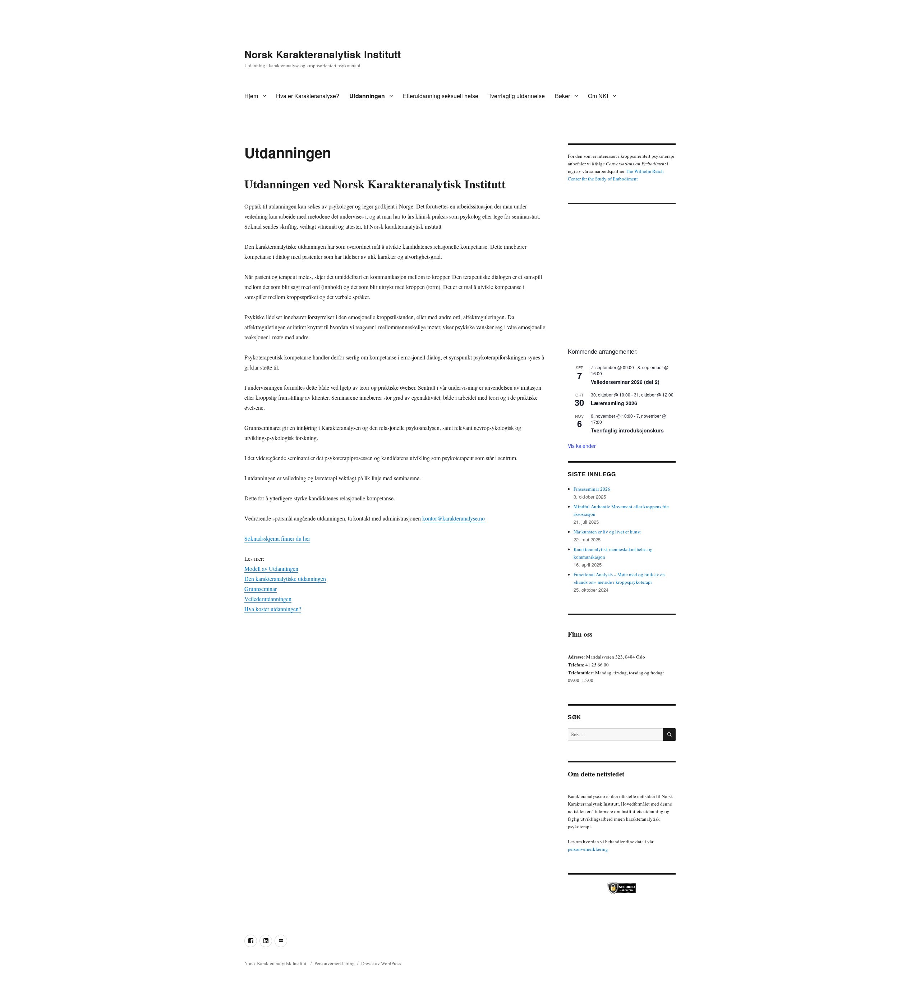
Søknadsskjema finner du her (277, 538)
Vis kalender (582, 445)
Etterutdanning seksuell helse (440, 96)
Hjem (251, 96)
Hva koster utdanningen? (272, 609)
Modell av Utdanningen (271, 568)
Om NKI (598, 96)
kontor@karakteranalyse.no (453, 518)
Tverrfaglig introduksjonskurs (627, 430)
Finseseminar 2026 (592, 489)
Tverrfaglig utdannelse (516, 96)
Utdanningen (367, 96)
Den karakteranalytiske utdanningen (285, 578)
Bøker (562, 96)
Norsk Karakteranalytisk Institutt (322, 54)
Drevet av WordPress (381, 963)
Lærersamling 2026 (614, 403)
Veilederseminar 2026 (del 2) (625, 381)
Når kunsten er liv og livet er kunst (607, 531)
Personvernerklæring (334, 963)
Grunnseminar (260, 588)
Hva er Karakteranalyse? (307, 96)
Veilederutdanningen (267, 598)
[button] (579, 273)
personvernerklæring (588, 849)
